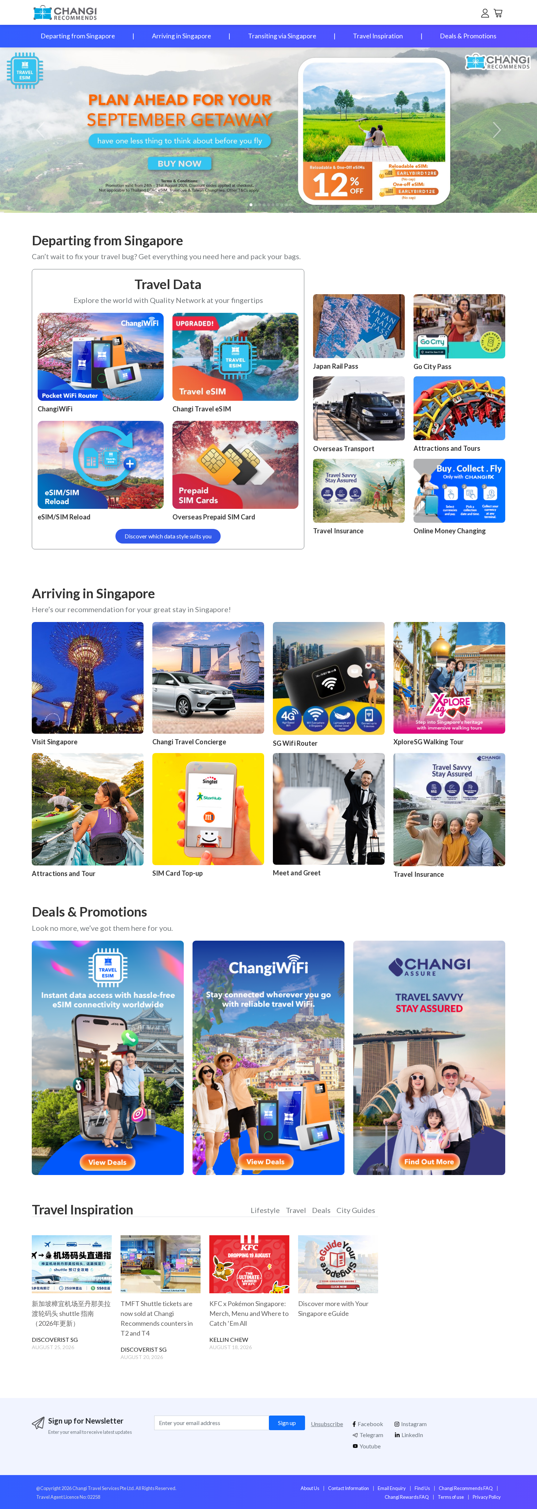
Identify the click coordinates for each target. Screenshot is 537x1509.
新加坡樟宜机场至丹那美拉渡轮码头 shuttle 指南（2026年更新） (71, 1313)
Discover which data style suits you (168, 536)
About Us (310, 1488)
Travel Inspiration (378, 36)
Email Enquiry (392, 1488)
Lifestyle (265, 1210)
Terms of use (451, 1497)
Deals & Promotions (468, 36)
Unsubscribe (327, 1423)
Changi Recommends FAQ (466, 1488)
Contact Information (348, 1488)
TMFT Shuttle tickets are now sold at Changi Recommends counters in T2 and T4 (157, 1318)
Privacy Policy (487, 1497)
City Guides (355, 1210)
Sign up (287, 1422)
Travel (296, 1210)
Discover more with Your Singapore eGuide (333, 1308)
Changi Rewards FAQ (407, 1497)
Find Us (422, 1488)
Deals (321, 1210)
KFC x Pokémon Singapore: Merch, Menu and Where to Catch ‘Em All (249, 1313)
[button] (495, 130)
